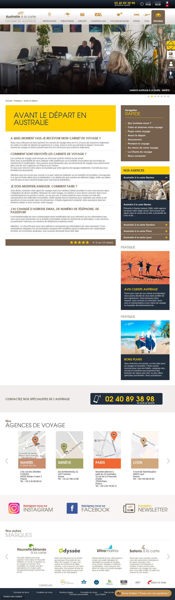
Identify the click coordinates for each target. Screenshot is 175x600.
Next (168, 461)
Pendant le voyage (139, 143)
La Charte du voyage (140, 151)
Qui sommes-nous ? (139, 123)
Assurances (135, 139)
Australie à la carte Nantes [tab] (139, 177)
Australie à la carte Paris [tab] (138, 231)
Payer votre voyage (139, 131)
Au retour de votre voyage (143, 147)
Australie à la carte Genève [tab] (139, 224)
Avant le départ (136, 135)
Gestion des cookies (12, 596)
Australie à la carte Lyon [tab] (138, 237)
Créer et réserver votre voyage (145, 127)
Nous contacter (137, 155)
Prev (6, 461)
